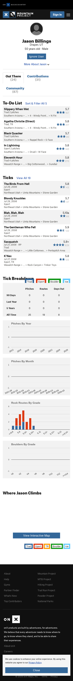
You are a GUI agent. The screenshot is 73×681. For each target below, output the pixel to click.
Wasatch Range (12, 164)
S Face (49, 139)
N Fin (53, 115)
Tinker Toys (50, 264)
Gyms (7, 584)
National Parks (45, 601)
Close (36, 670)
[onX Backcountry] (14, 5)
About (7, 573)
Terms (44, 676)
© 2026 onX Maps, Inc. (26, 676)
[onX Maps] (12, 622)
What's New (10, 595)
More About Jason (35, 64)
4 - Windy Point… (39, 115)
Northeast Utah (12, 192)
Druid (33, 151)
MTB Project (44, 579)
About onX (9, 645)
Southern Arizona (13, 115)
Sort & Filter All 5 (36, 103)
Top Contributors (13, 601)
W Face (42, 151)
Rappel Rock (36, 139)
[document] (36, 665)
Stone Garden (50, 192)
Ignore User (36, 56)
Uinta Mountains (31, 192)
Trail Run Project (46, 590)
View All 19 (23, 178)
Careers (8, 651)
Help (6, 579)
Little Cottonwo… (36, 250)
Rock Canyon (34, 264)
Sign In (57, 14)
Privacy (54, 676)
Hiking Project (45, 584)
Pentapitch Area (56, 250)
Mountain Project (47, 573)
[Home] (20, 14)
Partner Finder (11, 590)
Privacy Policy (35, 662)
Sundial (53, 164)
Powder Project (46, 595)
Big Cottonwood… (37, 164)
